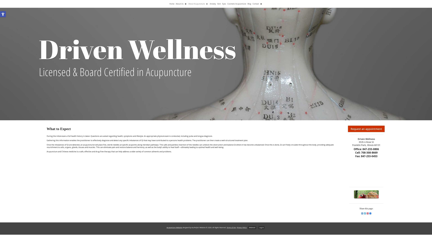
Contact (256, 4)
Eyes (224, 4)
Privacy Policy (242, 227)
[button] (3, 14)
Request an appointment (366, 129)
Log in (261, 227)
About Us (179, 4)
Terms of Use (231, 227)
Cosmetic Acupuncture (236, 4)
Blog (249, 4)
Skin (219, 4)
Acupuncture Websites (174, 227)
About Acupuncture (196, 4)
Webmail (252, 227)
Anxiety (213, 4)
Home (171, 4)
